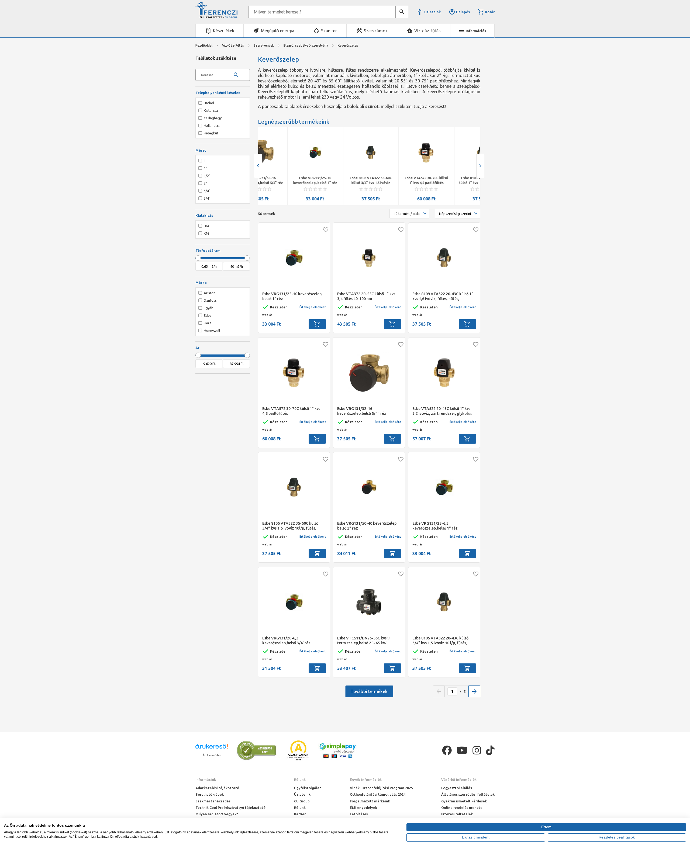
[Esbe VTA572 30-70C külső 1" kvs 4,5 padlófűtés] (396, 152)
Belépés (463, 12)
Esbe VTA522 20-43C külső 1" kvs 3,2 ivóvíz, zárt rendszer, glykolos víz (442, 411)
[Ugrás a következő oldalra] (474, 691)
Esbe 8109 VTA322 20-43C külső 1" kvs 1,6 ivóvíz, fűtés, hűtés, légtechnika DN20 (452, 180)
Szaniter (329, 30)
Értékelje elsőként (312, 307)
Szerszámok (376, 30)
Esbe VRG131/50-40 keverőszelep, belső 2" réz (367, 525)
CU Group (302, 801)
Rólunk (300, 779)
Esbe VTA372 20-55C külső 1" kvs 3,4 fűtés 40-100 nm (366, 296)
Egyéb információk (366, 779)
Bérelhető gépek (209, 794)
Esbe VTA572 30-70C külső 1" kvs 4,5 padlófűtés (397, 180)
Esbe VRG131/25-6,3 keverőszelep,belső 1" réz (435, 525)
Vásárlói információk (459, 779)
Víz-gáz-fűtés (427, 30)
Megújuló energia (277, 30)
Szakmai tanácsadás (212, 801)
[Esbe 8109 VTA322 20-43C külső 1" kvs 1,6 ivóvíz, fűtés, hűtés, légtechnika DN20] (452, 152)
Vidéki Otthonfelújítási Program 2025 (381, 788)
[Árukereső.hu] (211, 748)
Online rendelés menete (461, 807)
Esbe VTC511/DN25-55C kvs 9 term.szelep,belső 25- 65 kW (363, 640)
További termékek (369, 691)
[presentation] (258, 166)
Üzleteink (432, 12)
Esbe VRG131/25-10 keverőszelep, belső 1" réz (286, 180)
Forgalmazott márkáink (370, 801)
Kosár (490, 12)
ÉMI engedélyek (363, 807)
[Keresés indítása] (401, 12)
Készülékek (223, 30)
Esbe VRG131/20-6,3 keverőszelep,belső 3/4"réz (286, 640)
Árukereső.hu (211, 755)
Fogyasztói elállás (456, 788)
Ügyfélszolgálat (307, 788)
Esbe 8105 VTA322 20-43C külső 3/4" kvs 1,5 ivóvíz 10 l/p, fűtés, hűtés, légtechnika (440, 640)
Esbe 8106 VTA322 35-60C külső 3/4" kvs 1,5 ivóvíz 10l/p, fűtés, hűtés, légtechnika (341, 180)
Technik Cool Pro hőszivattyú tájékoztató (230, 807)
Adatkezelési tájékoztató (217, 788)
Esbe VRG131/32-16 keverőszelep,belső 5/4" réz (361, 411)
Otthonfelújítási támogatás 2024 (377, 794)
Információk (205, 779)
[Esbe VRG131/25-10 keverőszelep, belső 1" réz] (285, 152)
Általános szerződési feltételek (468, 794)
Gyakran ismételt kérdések (464, 801)
